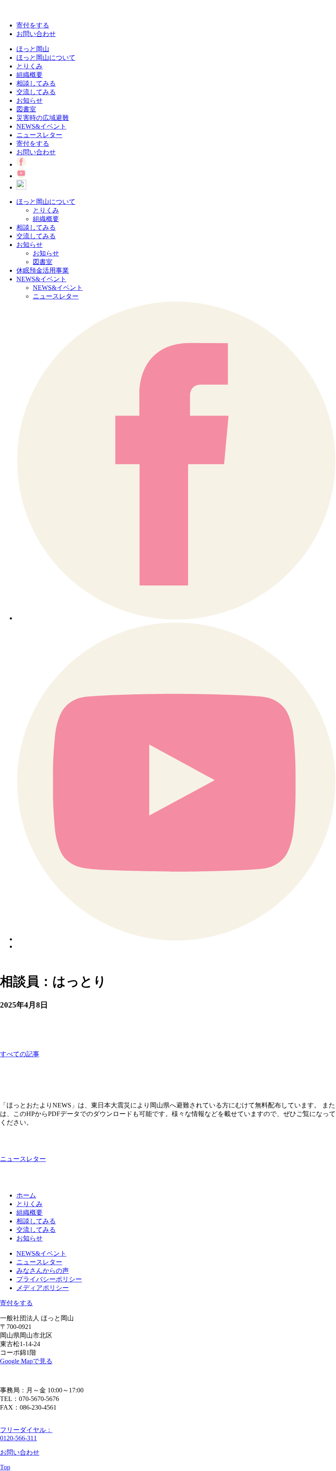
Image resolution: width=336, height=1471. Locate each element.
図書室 (26, 109)
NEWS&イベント (41, 126)
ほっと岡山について (45, 57)
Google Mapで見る (26, 1361)
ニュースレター (39, 134)
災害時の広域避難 (42, 117)
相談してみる (36, 83)
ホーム (26, 1195)
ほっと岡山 (32, 48)
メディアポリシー (42, 1287)
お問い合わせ (36, 33)
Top (5, 1467)
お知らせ (29, 100)
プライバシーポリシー (49, 1279)
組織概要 (29, 74)
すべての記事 (19, 1054)
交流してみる (36, 91)
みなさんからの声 (42, 1270)
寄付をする (32, 25)
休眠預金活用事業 (42, 270)
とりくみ (29, 66)
